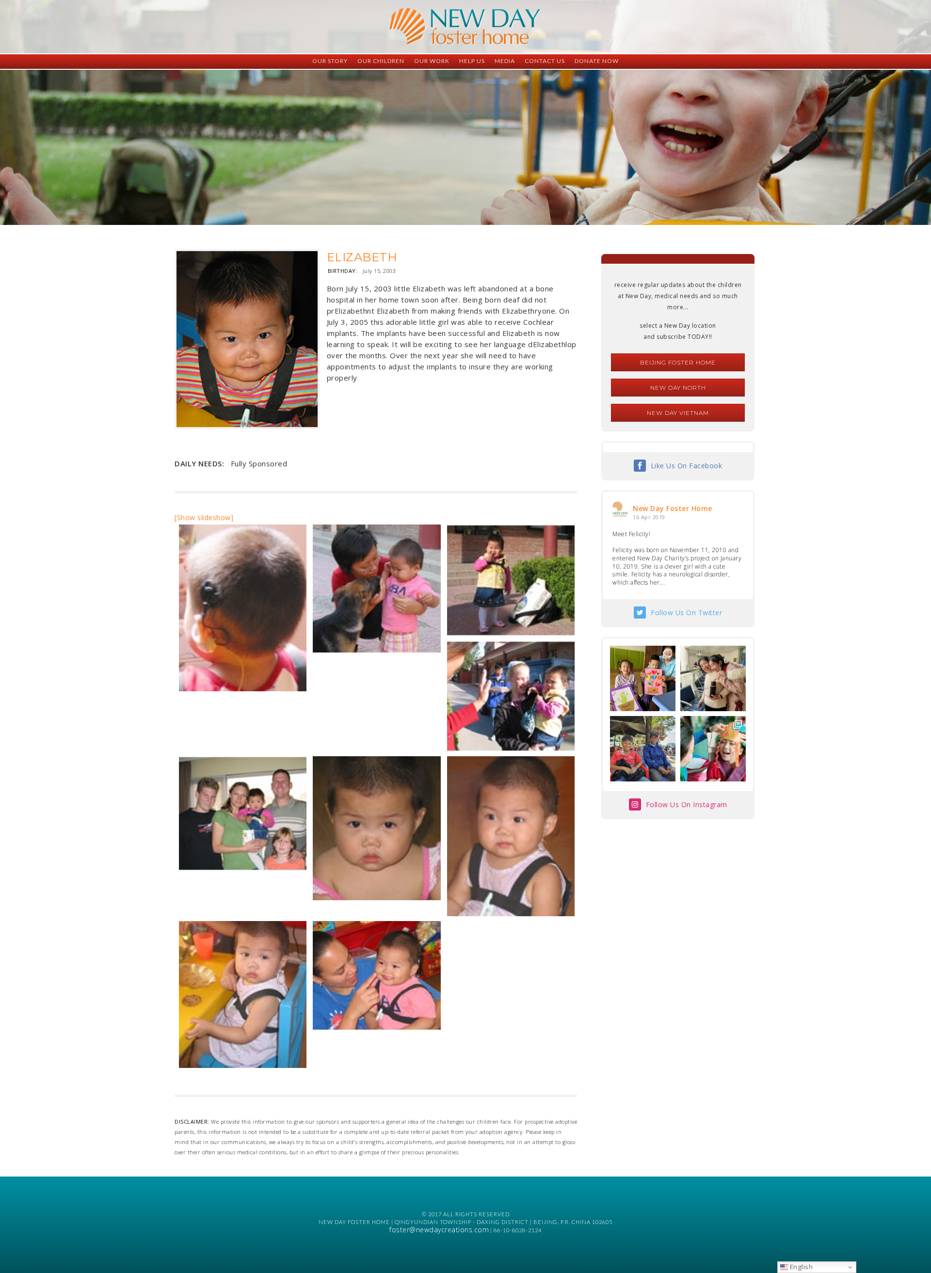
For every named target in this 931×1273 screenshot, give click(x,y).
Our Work (431, 60)
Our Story (330, 60)
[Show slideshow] (204, 517)
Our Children (380, 60)
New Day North (678, 387)
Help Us (472, 60)
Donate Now (597, 60)
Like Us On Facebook (686, 465)
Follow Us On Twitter (686, 612)
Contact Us (545, 60)
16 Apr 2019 (649, 517)
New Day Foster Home (672, 508)
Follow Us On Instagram (686, 804)
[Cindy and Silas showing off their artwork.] (642, 678)
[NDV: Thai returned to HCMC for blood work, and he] (642, 748)
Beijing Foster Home (678, 362)
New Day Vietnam (678, 412)
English (800, 1266)
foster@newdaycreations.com (439, 1229)
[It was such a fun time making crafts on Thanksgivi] (713, 748)
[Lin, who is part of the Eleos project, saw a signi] (713, 678)
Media (505, 60)
